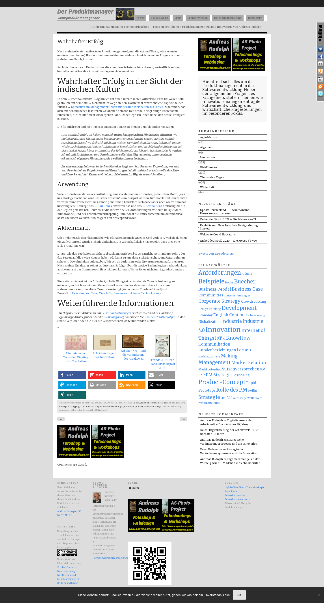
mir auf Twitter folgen (161, 317)
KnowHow (238, 338)
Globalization (209, 322)
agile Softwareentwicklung (231, 103)
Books (229, 282)
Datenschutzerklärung (228, 17)
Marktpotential (209, 369)
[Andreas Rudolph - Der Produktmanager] (149, 584)
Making (229, 356)
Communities (210, 295)
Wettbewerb (254, 398)
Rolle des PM (232, 390)
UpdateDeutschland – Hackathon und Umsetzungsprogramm (225, 211)
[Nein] (318, 595)
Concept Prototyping (69, 406)
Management (214, 362)
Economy (205, 315)
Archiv (140, 17)
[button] (72, 375)
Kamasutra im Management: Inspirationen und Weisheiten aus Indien (117, 107)
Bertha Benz (154, 206)
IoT (218, 338)
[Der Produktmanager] (95, 20)
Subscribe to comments (237, 499)
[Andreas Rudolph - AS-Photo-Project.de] (107, 456)
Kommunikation (214, 344)
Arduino (247, 273)
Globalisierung (255, 315)
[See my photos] (320, 64)
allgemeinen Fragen (229, 93)
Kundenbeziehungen (113, 406)
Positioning (241, 375)
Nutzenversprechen (133, 406)
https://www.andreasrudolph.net (105, 558)
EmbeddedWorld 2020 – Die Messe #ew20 (228, 240)
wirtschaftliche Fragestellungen (232, 109)
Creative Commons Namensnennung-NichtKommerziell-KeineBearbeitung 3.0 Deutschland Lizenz (68, 575)
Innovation (207, 157)
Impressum (255, 17)
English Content (229, 315)
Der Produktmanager (117, 313)
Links (178, 17)
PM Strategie (219, 374)
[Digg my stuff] (320, 49)
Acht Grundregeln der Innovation (104, 355)
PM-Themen (208, 167)
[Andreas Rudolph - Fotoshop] (74, 456)
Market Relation (248, 362)
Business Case (247, 289)
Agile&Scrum (208, 137)
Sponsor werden (198, 17)
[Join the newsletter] (320, 79)
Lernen (244, 350)
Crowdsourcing (253, 301)
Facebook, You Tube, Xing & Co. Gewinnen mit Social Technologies (115, 293)
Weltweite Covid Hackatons (218, 234)
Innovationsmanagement (226, 101)
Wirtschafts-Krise (209, 402)
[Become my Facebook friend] (320, 56)
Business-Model (214, 289)
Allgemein (144, 402)
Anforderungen (219, 272)
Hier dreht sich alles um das (228, 81)
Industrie (231, 321)
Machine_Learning (209, 356)
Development (239, 308)
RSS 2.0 (98, 410)
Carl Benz (104, 206)
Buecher (244, 281)
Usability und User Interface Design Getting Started (229, 227)
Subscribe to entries (235, 495)
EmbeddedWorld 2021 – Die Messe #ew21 (228, 219)
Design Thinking (209, 309)
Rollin (252, 390)
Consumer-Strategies (91, 406)
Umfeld (226, 398)
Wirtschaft (207, 187)
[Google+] (320, 71)
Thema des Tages (159, 402)
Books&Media (159, 17)
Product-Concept (152, 406)
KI (223, 338)
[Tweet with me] (320, 94)
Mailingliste (114, 317)
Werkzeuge (240, 398)
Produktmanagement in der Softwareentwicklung (228, 87)
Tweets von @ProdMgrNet (216, 253)
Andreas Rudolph (211, 420)
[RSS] (320, 86)
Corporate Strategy (219, 301)
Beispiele (211, 281)
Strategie (209, 397)
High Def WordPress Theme (239, 487)
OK (239, 595)
